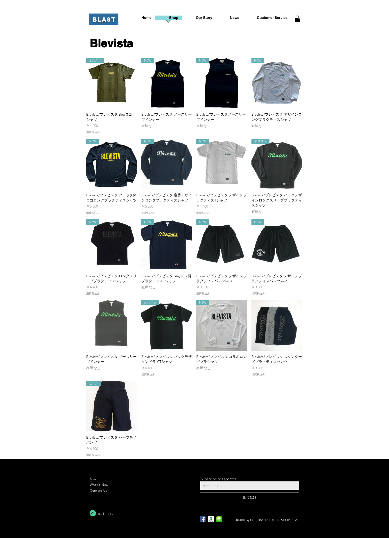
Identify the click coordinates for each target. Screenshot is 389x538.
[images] (211, 519)
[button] (297, 19)
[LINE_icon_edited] (219, 519)
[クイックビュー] (111, 325)
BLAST (104, 19)
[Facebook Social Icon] (203, 519)
